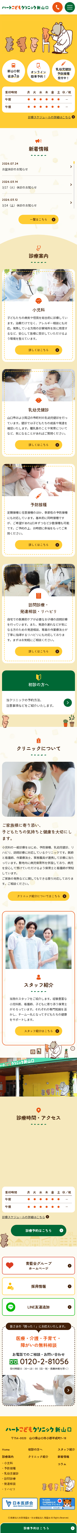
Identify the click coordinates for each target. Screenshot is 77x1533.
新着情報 (63, 1457)
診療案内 (8, 1457)
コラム (62, 1464)
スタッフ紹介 (66, 1449)
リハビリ (10, 1489)
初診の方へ (35, 1449)
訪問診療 (10, 1478)
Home (6, 1449)
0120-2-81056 (44, 1361)
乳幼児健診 (11, 1473)
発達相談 (10, 1484)
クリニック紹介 (38, 1457)
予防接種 (10, 1468)
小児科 (8, 1463)
